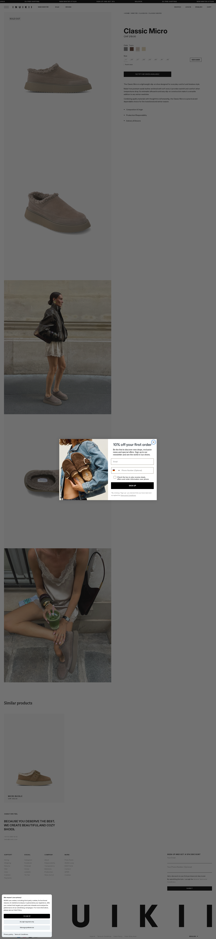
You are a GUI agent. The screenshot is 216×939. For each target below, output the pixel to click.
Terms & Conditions (21, 934)
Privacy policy (8, 934)
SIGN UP (132, 486)
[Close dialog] (153, 442)
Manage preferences (27, 927)
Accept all (27, 916)
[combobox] (115, 470)
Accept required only (27, 922)
